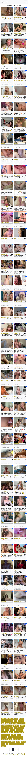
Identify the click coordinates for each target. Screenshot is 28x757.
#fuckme (21, 732)
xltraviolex (17, 333)
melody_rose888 (5, 491)
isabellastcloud (18, 712)
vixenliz (3, 33)
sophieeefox (17, 380)
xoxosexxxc (17, 285)
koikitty (3, 522)
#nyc (16, 720)
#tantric (11, 732)
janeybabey (17, 175)
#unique (3, 741)
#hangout (12, 743)
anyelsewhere (18, 317)
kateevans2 (17, 538)
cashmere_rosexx (5, 570)
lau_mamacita (4, 301)
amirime (3, 143)
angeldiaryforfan (5, 538)
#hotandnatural (9, 727)
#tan (8, 741)
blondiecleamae (18, 349)
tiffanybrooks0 (18, 601)
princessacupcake (18, 664)
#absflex (13, 741)
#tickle (10, 725)
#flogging (17, 723)
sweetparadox (18, 301)
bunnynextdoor (18, 80)
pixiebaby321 (4, 585)
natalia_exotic (17, 112)
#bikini (3, 743)
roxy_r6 (16, 143)
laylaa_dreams (5, 222)
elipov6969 (4, 254)
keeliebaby (4, 128)
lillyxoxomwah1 (18, 570)
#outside (16, 727)
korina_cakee (4, 380)
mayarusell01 (17, 443)
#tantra (21, 727)
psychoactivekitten (18, 585)
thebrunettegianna (5, 412)
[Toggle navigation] (25, 2)
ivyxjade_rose (4, 80)
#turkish (23, 741)
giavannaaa (17, 506)
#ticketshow (4, 725)
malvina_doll (4, 96)
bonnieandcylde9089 (5, 649)
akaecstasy (4, 191)
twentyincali (4, 428)
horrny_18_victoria (18, 554)
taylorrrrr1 (17, 491)
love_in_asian (17, 428)
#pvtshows (4, 720)
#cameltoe (15, 739)
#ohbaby (14, 734)
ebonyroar (4, 554)
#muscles (12, 730)
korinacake (17, 412)
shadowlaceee (5, 317)
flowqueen (4, 364)
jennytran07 (4, 206)
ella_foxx (3, 175)
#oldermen (21, 720)
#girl (12, 723)
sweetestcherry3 (5, 333)
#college (8, 734)
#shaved (7, 723)
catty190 (16, 96)
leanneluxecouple (18, 128)
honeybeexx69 (18, 17)
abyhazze (16, 475)
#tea (3, 723)
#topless (3, 746)
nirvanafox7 (4, 396)
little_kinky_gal (18, 191)
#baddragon (20, 737)
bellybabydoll (4, 159)
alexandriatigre (18, 617)
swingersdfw (4, 475)
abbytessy (3, 459)
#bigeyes (22, 725)
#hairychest (8, 718)
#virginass (4, 739)
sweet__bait (4, 238)
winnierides (4, 633)
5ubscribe (3, 443)
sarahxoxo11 (4, 617)
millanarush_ (4, 285)
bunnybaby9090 (18, 696)
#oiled (7, 730)
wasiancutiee (17, 64)
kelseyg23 (3, 64)
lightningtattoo (5, 270)
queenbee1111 (17, 270)
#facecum (15, 718)
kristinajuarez (17, 33)
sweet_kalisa (17, 49)
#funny (18, 741)
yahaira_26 (17, 364)
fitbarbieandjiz (18, 649)
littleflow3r (17, 680)
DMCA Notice (18, 755)
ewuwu (16, 159)
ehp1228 (16, 522)
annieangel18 (4, 112)
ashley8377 (4, 601)
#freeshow (10, 720)
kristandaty (17, 238)
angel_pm (3, 506)
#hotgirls (21, 718)
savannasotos (4, 349)
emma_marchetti (5, 712)
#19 (7, 743)
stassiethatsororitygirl (18, 206)
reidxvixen (17, 459)
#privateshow (19, 730)
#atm (3, 727)
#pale (16, 732)
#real (21, 739)
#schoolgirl (16, 725)
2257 (23, 755)
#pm (3, 730)
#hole (3, 718)
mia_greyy (3, 17)
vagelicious (17, 254)
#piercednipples (19, 743)
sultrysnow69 (17, 633)
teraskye (16, 396)
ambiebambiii (4, 49)
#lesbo (19, 734)
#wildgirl (23, 723)
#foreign (9, 739)
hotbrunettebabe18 (5, 680)
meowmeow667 (5, 696)
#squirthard (4, 737)
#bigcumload (4, 732)
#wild (3, 734)
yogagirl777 (4, 664)
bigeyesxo (17, 222)
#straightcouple (12, 737)
